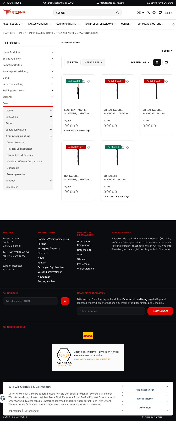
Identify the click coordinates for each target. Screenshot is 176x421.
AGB (79, 254)
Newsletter (44, 276)
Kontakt (42, 262)
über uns (42, 253)
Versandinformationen (50, 271)
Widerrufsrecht (85, 268)
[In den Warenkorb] (65, 301)
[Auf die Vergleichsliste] (83, 81)
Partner (42, 243)
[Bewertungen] (78, 125)
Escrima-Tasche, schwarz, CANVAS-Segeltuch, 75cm (76, 111)
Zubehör (7, 96)
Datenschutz (31, 410)
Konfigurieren (145, 398)
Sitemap (81, 259)
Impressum (14, 410)
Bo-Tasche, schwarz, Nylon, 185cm (114, 177)
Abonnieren (160, 311)
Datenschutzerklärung (134, 299)
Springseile (13, 167)
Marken (10, 110)
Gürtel (6, 77)
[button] (148, 12)
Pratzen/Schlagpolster (19, 148)
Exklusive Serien (12, 58)
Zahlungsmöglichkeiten (51, 267)
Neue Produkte (11, 52)
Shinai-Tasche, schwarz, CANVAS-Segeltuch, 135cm (115, 111)
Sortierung (138, 62)
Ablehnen (145, 407)
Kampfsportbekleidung (16, 71)
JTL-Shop (157, 417)
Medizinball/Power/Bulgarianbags (26, 161)
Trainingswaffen (16, 174)
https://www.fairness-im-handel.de (92, 359)
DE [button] (139, 12)
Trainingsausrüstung (14, 90)
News (41, 257)
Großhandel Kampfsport (83, 243)
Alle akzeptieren (145, 389)
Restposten (12, 186)
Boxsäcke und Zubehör (20, 155)
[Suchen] (118, 12)
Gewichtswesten (16, 142)
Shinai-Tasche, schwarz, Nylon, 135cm (153, 111)
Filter (73, 62)
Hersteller (92, 62)
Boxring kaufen (46, 281)
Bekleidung (12, 116)
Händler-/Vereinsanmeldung (53, 239)
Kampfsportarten (12, 64)
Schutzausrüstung (13, 84)
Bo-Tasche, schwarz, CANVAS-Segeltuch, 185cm (76, 177)
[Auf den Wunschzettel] (88, 81)
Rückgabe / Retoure (49, 248)
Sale (5, 103)
